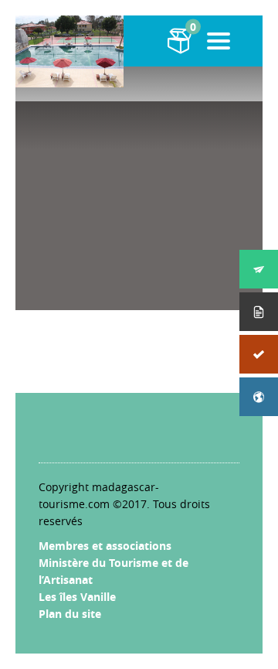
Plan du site (70, 613)
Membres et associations (105, 545)
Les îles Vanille (77, 596)
